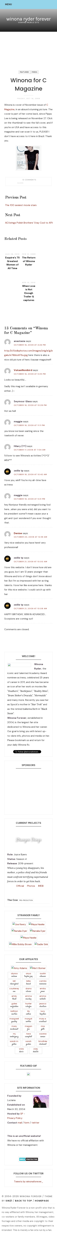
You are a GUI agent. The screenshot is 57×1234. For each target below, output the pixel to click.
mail (20, 1122)
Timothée (42, 1043)
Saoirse (42, 1035)
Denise (18, 533)
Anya (28, 975)
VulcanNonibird (23, 370)
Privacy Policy (14, 1118)
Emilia (43, 990)
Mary (14, 1028)
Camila (42, 982)
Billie (28, 982)
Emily (14, 998)
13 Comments (29, 180)
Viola (21, 1050)
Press (34, 72)
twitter (35, 1122)
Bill (14, 982)
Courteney (14, 990)
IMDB (41, 886)
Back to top (23, 1200)
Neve (28, 1035)
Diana (28, 990)
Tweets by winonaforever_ (28, 1181)
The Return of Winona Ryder (28, 261)
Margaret (14, 1020)
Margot (28, 1020)
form (26, 1122)
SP (21, 1113)
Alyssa (14, 975)
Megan (28, 1028)
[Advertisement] (28, 790)
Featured (24, 72)
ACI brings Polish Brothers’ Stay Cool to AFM (29, 222)
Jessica (42, 1005)
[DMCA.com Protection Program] (28, 1159)
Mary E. (42, 1020)
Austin (43, 975)
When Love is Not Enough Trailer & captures (28, 293)
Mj (14, 1035)
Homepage (42, 1200)
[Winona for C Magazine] (26, 183)
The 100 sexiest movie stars (21, 205)
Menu (8, 4)
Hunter (28, 1005)
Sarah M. (14, 1043)
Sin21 (9, 1200)
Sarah (28, 1043)
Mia (43, 1028)
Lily (28, 1013)
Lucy (43, 1013)
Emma (28, 998)
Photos (30, 886)
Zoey (35, 1050)
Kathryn (14, 1013)
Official (20, 886)
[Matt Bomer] (38, 968)
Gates (14, 1005)
